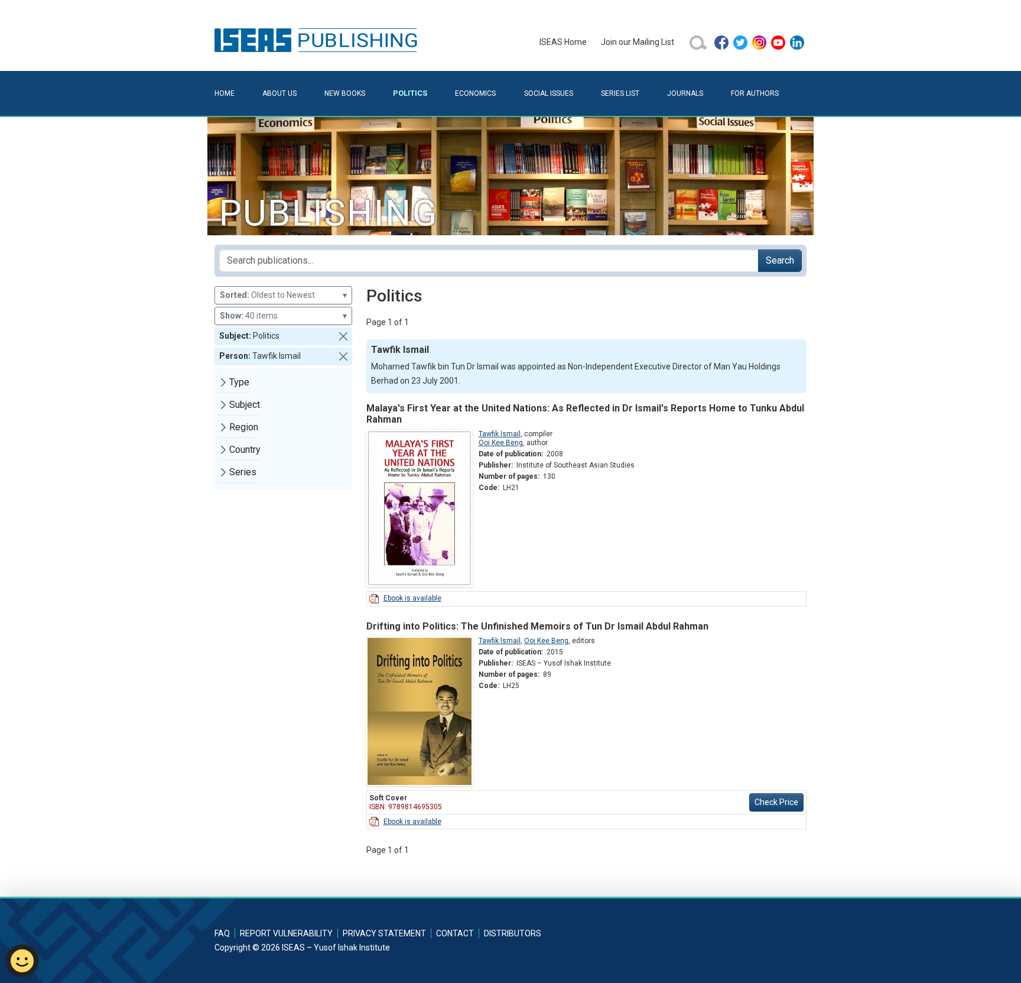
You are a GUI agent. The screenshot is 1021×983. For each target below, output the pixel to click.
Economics (475, 93)
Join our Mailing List (637, 42)
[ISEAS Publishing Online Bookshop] (317, 39)
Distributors (512, 933)
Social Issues (548, 93)
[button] (343, 336)
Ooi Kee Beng (501, 443)
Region (243, 427)
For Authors (755, 93)
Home (224, 93)
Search (780, 260)
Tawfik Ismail (500, 434)
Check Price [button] (776, 802)
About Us (279, 93)
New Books (344, 93)
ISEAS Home (563, 42)
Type (239, 382)
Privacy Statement (384, 933)
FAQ (222, 933)
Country (245, 449)
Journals (685, 93)
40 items (283, 315)
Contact (455, 933)
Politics (410, 93)
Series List (620, 93)
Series (242, 472)
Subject (244, 404)
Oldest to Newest (283, 295)
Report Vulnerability (286, 933)
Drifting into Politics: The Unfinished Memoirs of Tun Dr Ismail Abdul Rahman (537, 626)
